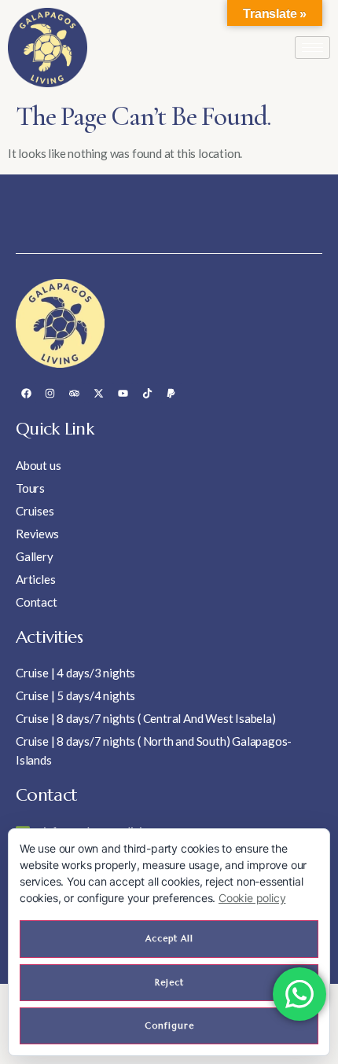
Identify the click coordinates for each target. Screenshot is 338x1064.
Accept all (169, 938)
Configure (169, 1025)
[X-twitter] (98, 393)
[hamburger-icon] (312, 47)
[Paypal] (171, 393)
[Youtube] (122, 393)
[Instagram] (50, 393)
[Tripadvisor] (74, 393)
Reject (169, 982)
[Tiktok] (147, 393)
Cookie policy (252, 897)
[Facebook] (26, 393)
